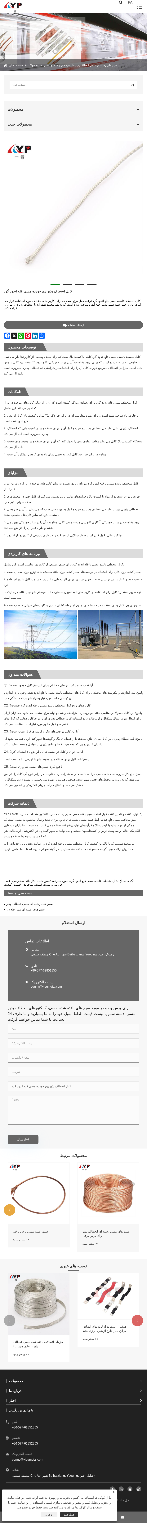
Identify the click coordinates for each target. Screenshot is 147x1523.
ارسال (23, 1139)
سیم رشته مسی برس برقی (30, 1231)
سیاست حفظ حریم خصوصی (34, 1507)
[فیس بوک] (112, 1488)
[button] (9, 1210)
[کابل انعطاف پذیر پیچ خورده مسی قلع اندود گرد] (73, 211)
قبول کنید (69, 1514)
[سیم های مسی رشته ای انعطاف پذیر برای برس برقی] (108, 1193)
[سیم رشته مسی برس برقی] (38, 1193)
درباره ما (15, 1391)
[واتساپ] (138, 1488)
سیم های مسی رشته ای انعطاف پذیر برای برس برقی (105, 1233)
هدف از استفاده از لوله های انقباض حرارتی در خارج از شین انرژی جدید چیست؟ (104, 1329)
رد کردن (49, 1514)
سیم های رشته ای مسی (56, 65)
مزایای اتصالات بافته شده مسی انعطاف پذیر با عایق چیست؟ (38, 1344)
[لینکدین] (121, 1488)
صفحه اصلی (16, 65)
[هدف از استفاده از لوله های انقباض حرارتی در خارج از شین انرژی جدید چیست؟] (108, 1296)
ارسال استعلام (76, 324)
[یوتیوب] (129, 1488)
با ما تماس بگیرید (21, 1410)
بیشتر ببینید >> (21, 1239)
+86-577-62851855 (44, 970)
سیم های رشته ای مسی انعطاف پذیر (96, 65)
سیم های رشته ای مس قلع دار (25, 909)
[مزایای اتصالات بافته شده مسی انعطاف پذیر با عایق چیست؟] (38, 1304)
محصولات (33, 65)
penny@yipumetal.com (46, 986)
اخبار (12, 1400)
